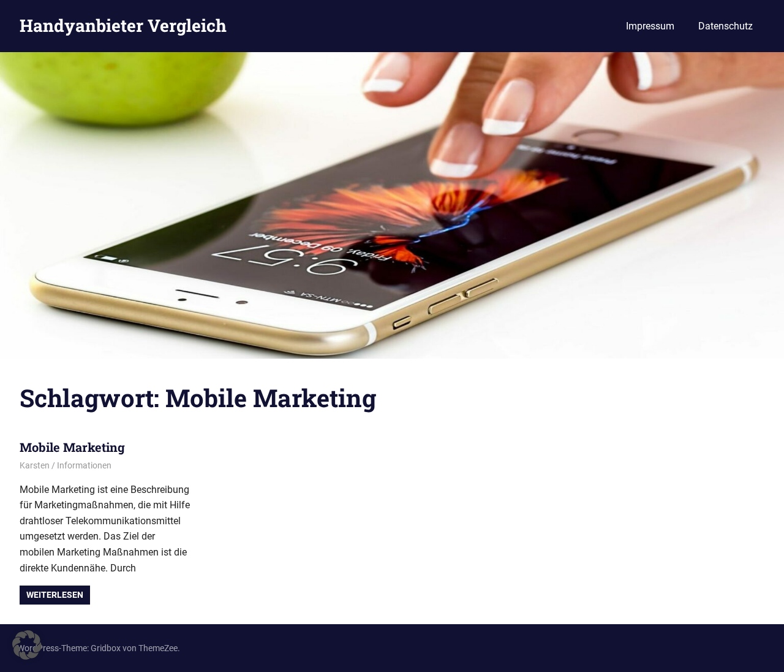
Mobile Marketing (72, 447)
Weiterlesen (54, 595)
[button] (27, 645)
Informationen (84, 465)
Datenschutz (725, 26)
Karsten (35, 465)
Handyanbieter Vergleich (123, 25)
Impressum (650, 26)
